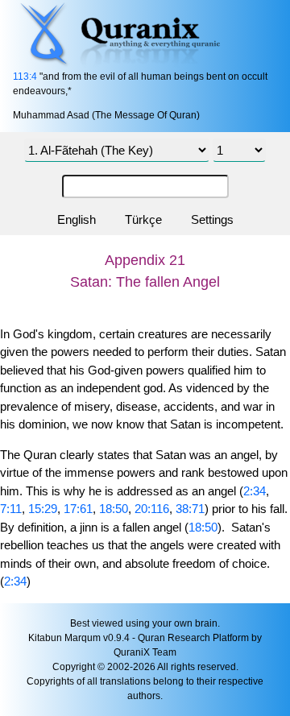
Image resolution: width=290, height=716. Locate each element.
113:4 (25, 76)
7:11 (11, 508)
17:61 (78, 508)
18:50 (113, 508)
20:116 (152, 508)
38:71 (190, 508)
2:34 (254, 491)
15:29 (42, 508)
